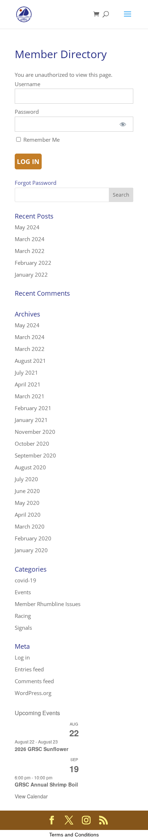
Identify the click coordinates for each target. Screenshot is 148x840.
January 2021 (31, 419)
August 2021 (30, 360)
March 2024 (30, 239)
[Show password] (122, 124)
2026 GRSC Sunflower (41, 748)
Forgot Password (35, 182)
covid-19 (25, 580)
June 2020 (27, 490)
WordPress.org (33, 692)
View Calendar (31, 796)
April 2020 (28, 514)
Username (27, 84)
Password (27, 111)
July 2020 (26, 479)
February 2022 (33, 262)
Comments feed (34, 681)
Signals (23, 627)
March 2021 (30, 396)
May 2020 (27, 502)
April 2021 (28, 384)
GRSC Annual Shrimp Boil (46, 784)
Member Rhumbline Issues (47, 603)
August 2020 (30, 467)
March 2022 (30, 250)
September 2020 (35, 455)
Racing (23, 615)
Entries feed (29, 669)
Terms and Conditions (74, 834)
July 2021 (26, 372)
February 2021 (33, 408)
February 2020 (33, 538)
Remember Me (41, 139)
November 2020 (35, 431)
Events (23, 592)
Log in (22, 657)
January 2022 (31, 274)
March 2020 (30, 526)
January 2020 (31, 550)
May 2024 (27, 227)
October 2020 (32, 443)
